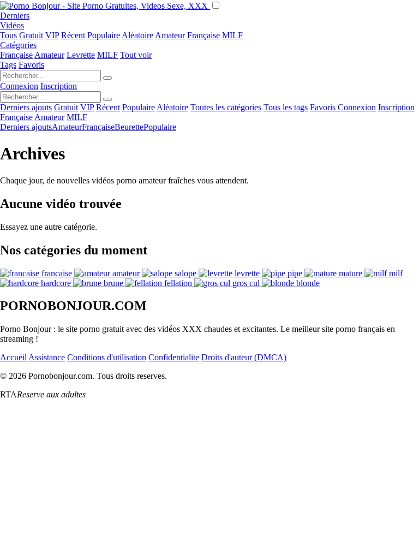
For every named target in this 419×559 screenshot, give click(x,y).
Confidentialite (173, 357)
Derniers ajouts (26, 107)
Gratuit (31, 35)
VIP (52, 35)
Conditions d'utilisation (106, 357)
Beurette (129, 127)
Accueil (13, 357)
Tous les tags (286, 107)
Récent (73, 35)
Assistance (46, 357)
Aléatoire (137, 35)
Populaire (103, 35)
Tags (8, 64)
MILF (232, 35)
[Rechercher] (107, 78)
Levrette (81, 55)
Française (203, 35)
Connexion (19, 86)
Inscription (58, 86)
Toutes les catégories (225, 107)
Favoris (31, 64)
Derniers (14, 15)
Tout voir (136, 55)
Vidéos (12, 25)
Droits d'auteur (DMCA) (243, 357)
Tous (8, 35)
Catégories (18, 45)
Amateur (170, 35)
